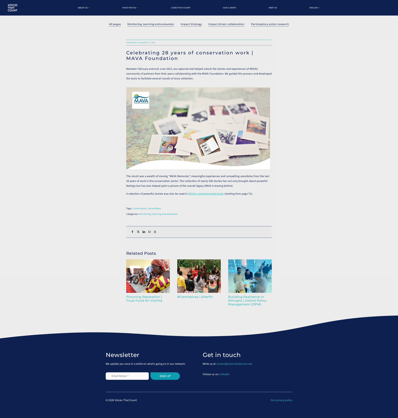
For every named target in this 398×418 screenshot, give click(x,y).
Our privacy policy (281, 400)
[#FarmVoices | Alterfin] (199, 261)
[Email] (149, 232)
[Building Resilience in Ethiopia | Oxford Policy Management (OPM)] (250, 261)
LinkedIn (224, 374)
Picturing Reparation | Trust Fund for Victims (144, 298)
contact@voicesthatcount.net (234, 364)
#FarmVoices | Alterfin (195, 297)
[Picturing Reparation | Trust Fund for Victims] (148, 261)
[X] (138, 232)
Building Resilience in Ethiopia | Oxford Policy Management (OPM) (247, 300)
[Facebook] (132, 232)
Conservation (139, 208)
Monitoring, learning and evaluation (158, 214)
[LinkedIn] (144, 232)
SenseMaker (154, 208)
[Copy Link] (155, 232)
